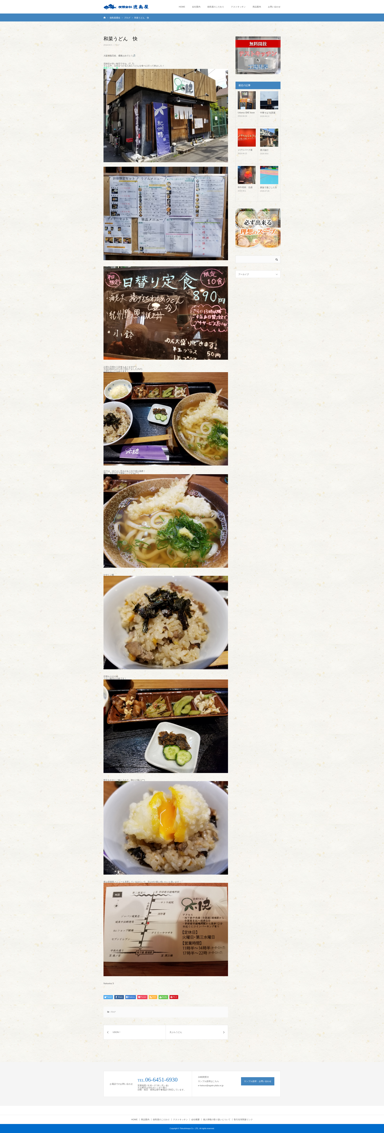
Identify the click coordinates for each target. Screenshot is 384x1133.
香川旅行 (264, 150)
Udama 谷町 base (246, 112)
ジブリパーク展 (245, 150)
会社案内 (196, 7)
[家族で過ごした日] (269, 175)
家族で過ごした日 (268, 187)
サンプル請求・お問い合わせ (257, 1081)
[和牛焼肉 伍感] (247, 175)
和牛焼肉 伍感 (245, 187)
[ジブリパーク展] (247, 138)
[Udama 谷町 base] (247, 100)
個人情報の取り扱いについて (216, 1119)
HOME (182, 7)
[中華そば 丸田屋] (269, 100)
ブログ (117, 45)
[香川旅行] (269, 138)
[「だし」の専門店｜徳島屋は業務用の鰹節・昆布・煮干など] (126, 6)
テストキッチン (238, 7)
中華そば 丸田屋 (267, 112)
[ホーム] (105, 17)
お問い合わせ (274, 7)
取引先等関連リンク (243, 1119)
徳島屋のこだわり (215, 7)
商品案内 (257, 7)
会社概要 (195, 1119)
